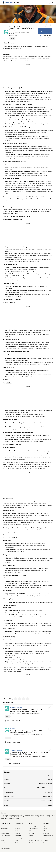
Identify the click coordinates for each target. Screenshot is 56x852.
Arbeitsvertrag (18, 838)
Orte (44, 830)
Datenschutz (46, 833)
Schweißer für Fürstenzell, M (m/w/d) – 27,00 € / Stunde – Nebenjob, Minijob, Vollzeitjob (26, 710)
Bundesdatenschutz (48, 835)
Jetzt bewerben (45, 30)
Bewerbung (18, 835)
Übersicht (3, 826)
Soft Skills (31, 833)
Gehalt (16, 840)
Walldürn (49, 779)
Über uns (45, 828)
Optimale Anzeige (33, 828)
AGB (44, 838)
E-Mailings (3, 840)
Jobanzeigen (4, 830)
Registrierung (46, 826)
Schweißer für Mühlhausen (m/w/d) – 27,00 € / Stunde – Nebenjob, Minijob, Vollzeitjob (29, 753)
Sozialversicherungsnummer (36, 840)
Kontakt (45, 842)
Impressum (45, 840)
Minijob (12, 38)
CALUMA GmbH (13, 25)
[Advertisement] (28, 75)
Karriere (31, 835)
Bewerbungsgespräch (34, 826)
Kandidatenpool (5, 833)
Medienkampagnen (5, 842)
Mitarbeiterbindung (33, 838)
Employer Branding (5, 835)
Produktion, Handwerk (16, 707)
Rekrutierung (32, 830)
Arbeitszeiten (18, 842)
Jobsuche (17, 828)
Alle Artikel (31, 842)
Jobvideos (3, 838)
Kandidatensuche (5, 828)
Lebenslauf (17, 833)
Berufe (16, 830)
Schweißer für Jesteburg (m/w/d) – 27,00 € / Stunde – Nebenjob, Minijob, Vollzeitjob (28, 731)
